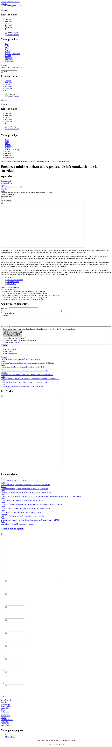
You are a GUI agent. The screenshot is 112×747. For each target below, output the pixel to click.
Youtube (8, 19)
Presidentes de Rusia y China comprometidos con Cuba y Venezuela (24, 489)
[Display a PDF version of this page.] (10, 284)
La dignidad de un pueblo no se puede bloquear (17, 524)
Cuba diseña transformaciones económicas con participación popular (24, 293)
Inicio (7, 44)
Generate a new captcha (11, 342)
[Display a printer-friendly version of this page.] (14, 280)
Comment (5, 315)
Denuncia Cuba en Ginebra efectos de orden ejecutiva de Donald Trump (26, 493)
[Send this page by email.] (12, 282)
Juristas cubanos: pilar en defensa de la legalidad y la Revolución (23, 291)
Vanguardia (5, 714)
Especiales (8, 58)
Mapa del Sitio (10, 737)
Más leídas (9, 351)
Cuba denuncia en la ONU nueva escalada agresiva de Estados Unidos (25, 508)
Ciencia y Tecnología (12, 54)
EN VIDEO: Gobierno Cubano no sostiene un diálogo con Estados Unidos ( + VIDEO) (31, 504)
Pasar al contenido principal (10, 2)
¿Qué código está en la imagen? (14, 338)
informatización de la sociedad (11, 187)
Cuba (7, 46)
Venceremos (5, 724)
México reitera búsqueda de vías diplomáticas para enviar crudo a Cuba (25, 485)
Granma (3, 718)
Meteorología (5, 704)
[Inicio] (4, 4)
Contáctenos (9, 62)
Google (16, 287)
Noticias (9, 161)
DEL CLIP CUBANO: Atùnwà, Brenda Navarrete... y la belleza (23, 516)
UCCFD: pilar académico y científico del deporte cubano (20, 359)
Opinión (8, 56)
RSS (6, 29)
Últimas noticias (10, 349)
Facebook (8, 25)
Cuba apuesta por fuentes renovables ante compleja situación (22, 299)
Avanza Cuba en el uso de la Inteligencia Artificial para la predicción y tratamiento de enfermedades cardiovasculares (41, 496)
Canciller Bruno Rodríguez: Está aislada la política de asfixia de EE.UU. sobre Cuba (30, 295)
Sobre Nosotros (10, 735)
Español (16, 35)
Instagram (8, 21)
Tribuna (3, 710)
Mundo (7, 48)
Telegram (8, 27)
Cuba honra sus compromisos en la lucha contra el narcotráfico (22, 500)
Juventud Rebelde (7, 720)
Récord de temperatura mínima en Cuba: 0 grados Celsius (21, 512)
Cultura (7, 52)
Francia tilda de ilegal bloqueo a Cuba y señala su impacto (21, 481)
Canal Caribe (5, 706)
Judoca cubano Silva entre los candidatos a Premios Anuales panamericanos (27, 375)
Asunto (3, 311)
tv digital (4, 189)
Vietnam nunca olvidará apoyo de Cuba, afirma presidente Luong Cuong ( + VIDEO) (30, 520)
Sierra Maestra (6, 726)
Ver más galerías (6, 700)
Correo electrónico (7, 313)
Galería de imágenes (12, 528)
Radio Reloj (5, 712)
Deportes (8, 50)
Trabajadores (5, 716)
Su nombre (5, 308)
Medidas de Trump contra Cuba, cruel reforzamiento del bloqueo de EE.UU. (27, 363)
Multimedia (9, 60)
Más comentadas (11, 353)
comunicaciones (6, 183)
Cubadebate (5, 708)
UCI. (62, 744)
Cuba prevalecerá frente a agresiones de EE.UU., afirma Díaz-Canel (24, 297)
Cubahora (4, 722)
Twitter (7, 23)
